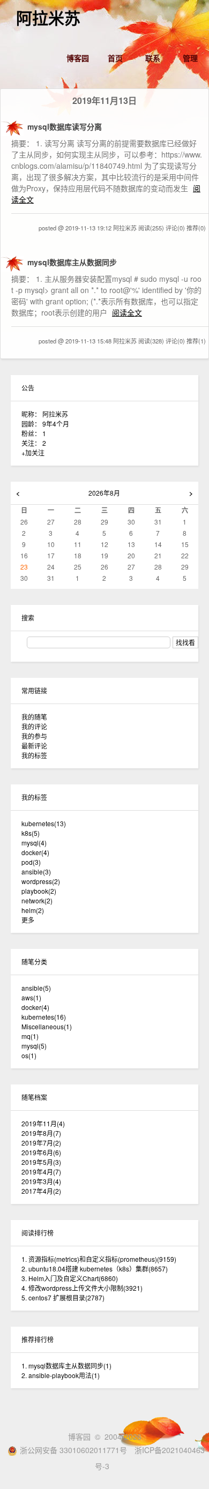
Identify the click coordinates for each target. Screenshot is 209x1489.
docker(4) (35, 1007)
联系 (152, 58)
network (37, 900)
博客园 (77, 58)
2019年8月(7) (41, 1133)
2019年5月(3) (41, 1161)
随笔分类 (34, 961)
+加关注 (32, 452)
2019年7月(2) (41, 1142)
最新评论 (34, 745)
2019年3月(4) (41, 1181)
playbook (38, 890)
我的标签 (34, 755)
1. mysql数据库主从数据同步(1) (66, 1365)
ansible (36, 871)
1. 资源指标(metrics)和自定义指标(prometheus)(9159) (98, 1258)
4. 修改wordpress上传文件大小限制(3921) (82, 1287)
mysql (34, 842)
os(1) (28, 1055)
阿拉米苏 (48, 18)
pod (31, 861)
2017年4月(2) (41, 1190)
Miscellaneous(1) (46, 1026)
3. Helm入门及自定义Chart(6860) (69, 1278)
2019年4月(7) (41, 1171)
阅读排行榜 (37, 1232)
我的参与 (34, 735)
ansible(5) (36, 987)
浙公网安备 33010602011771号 (73, 1450)
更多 (27, 919)
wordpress (40, 881)
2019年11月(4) (43, 1123)
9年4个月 (55, 423)
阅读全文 (127, 312)
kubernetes (43, 823)
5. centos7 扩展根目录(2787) (62, 1297)
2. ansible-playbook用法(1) (60, 1375)
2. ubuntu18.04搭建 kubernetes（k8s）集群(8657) (94, 1268)
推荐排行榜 (37, 1339)
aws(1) (31, 997)
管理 (190, 58)
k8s (30, 832)
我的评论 (34, 726)
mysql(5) (34, 1045)
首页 (115, 58)
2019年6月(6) (41, 1152)
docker (35, 852)
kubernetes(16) (43, 1016)
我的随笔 (34, 716)
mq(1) (30, 1036)
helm (32, 910)
